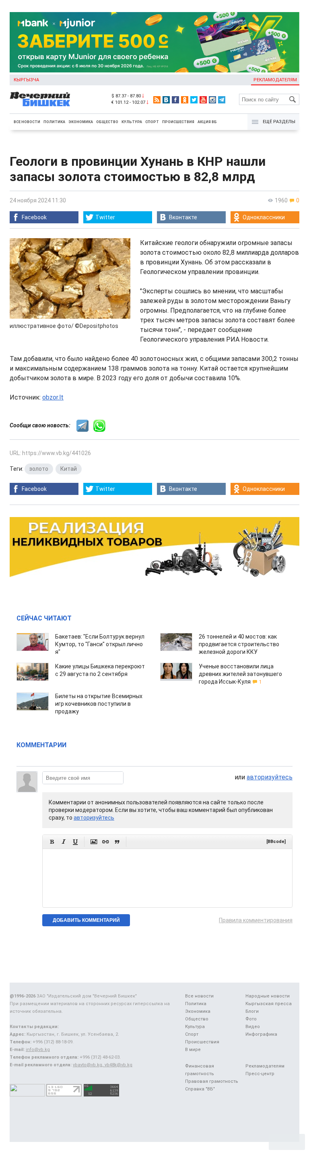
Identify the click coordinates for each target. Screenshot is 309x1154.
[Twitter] (194, 99)
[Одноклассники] (184, 99)
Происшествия (178, 122)
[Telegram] (221, 99)
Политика (54, 122)
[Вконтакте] (166, 99)
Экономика (80, 122)
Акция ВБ (207, 122)
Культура (132, 122)
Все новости (27, 122)
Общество (107, 122)
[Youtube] (203, 99)
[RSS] (157, 99)
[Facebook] (175, 99)
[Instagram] (212, 99)
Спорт (152, 122)
